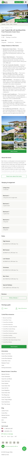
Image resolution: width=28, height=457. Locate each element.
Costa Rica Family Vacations (10, 333)
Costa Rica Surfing (7, 335)
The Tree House (5, 404)
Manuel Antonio (5, 374)
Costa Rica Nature (7, 342)
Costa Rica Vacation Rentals (10, 326)
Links (2, 365)
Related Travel (5, 363)
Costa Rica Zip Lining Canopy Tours (12, 340)
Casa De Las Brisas (6, 379)
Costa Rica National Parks (9, 337)
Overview (3, 24)
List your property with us (11, 446)
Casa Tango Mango (6, 399)
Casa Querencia (5, 402)
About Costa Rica (7, 318)
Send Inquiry (14, 346)
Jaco (2, 420)
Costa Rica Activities (8, 322)
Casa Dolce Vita (5, 385)
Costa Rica (4, 413)
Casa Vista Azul (5, 381)
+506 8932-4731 (8, 431)
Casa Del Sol (4, 388)
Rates (11, 24)
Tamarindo (4, 417)
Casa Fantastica (5, 376)
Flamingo (3, 422)
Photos (8, 24)
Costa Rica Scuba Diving (9, 329)
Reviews (15, 24)
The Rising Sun (5, 395)
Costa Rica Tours (7, 320)
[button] (26, 13)
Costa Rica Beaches (8, 324)
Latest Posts (4, 410)
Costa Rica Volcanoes (8, 331)
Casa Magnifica (5, 390)
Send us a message (8, 434)
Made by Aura (5, 454)
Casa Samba (4, 383)
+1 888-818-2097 (8, 428)
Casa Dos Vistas (5, 397)
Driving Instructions (6, 367)
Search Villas (18, 2)
